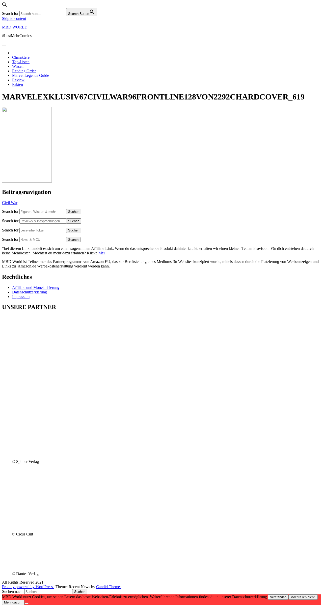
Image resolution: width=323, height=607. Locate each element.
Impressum (21, 296)
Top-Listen (21, 62)
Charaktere (21, 57)
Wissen (17, 66)
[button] (4, 6)
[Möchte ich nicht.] (26, 603)
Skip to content (14, 18)
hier (101, 253)
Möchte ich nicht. (303, 597)
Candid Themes (108, 587)
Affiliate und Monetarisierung (35, 287)
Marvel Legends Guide (30, 75)
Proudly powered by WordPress (28, 587)
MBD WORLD (15, 27)
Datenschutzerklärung (29, 292)
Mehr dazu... (13, 602)
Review (18, 80)
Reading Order (24, 71)
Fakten (17, 84)
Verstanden (278, 597)
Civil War (9, 202)
